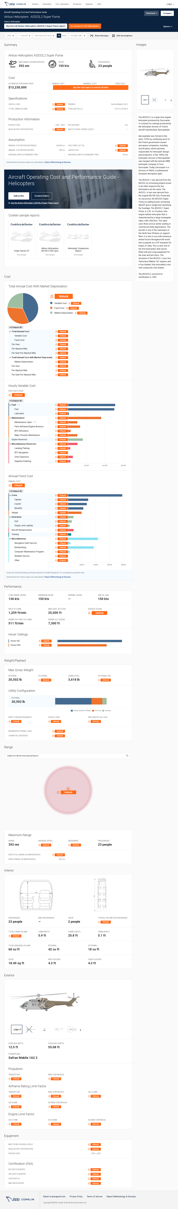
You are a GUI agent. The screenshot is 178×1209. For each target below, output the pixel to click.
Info (18, 405)
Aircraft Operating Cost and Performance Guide (15, 4)
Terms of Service (94, 1196)
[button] (68, 789)
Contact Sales (42, 196)
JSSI (99, 4)
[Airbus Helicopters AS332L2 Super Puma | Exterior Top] (30, 1029)
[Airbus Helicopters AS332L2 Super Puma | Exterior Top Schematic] (72, 1029)
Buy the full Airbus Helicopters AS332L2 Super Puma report (35, 26)
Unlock (60, 104)
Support (89, 4)
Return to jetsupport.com (54, 1196)
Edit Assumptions (125, 36)
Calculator (46, 4)
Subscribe (19, 196)
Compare (167, 13)
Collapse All (16, 327)
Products (77, 4)
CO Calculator (62, 4)
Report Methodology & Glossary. (58, 162)
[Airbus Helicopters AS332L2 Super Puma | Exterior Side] (16, 1029)
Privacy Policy (76, 1196)
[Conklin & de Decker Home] (19, 1199)
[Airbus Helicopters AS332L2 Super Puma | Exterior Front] (44, 1029)
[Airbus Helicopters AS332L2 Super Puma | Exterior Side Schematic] (58, 1029)
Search (35, 4)
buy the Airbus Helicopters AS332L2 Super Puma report (35, 203)
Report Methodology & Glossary (121, 1196)
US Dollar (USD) (77, 36)
